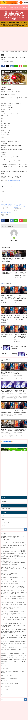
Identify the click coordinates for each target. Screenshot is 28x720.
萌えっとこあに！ (5, 668)
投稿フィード (5, 519)
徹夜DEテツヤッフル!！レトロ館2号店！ (10, 678)
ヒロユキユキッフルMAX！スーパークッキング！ (12, 675)
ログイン (4, 515)
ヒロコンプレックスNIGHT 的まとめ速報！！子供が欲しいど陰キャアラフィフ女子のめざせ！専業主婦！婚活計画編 (13, 661)
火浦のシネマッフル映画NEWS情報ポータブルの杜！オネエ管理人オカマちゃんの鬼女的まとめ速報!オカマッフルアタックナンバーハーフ (14, 613)
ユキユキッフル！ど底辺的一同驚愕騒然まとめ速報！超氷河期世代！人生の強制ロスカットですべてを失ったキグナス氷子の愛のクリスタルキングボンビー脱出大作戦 (13, 655)
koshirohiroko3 (14, 240)
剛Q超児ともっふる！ (6, 680)
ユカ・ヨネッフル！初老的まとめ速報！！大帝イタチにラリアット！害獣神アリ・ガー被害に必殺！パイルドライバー (13, 619)
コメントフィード (6, 522)
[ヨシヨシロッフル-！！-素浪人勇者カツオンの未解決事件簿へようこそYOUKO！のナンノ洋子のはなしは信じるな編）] (13, 643)
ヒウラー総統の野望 (5, 686)
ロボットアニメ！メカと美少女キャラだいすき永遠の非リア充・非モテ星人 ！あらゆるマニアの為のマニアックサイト (14, 598)
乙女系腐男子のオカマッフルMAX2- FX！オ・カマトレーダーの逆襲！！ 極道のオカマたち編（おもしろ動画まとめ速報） (13, 569)
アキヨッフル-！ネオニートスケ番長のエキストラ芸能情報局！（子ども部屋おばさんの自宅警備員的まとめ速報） (13, 637)
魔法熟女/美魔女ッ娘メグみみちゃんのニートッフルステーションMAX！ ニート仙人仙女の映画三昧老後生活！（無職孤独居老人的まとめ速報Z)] (14, 563)
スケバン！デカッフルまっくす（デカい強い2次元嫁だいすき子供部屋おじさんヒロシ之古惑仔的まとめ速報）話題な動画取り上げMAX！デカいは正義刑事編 (13, 631)
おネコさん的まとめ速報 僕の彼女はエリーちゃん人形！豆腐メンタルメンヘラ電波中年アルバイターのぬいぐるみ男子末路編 (13, 538)
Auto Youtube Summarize (13, 180)
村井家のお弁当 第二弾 (6, 212)
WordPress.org (5, 525)
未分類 (2, 55)
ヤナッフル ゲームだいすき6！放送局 (9, 683)
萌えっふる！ (4, 665)
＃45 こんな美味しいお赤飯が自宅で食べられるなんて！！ (19, 206)
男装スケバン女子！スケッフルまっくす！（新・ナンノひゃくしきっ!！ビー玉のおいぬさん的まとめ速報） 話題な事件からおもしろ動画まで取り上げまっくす (14, 592)
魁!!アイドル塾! (4, 689)
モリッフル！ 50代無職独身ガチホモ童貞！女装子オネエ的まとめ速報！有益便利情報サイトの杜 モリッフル (14, 649)
